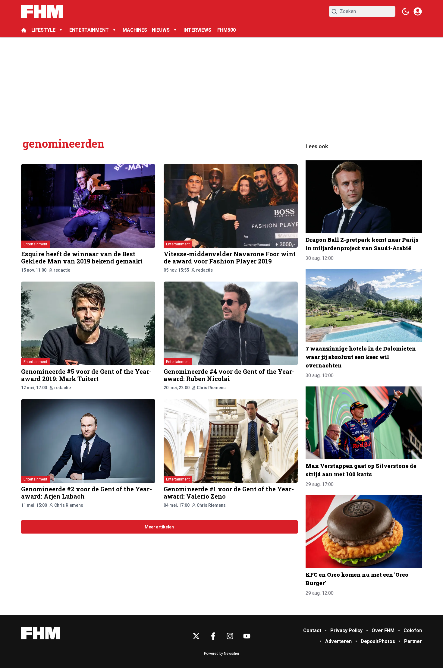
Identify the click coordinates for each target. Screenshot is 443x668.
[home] (24, 30)
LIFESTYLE (43, 30)
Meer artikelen (159, 527)
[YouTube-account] (246, 636)
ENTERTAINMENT (89, 30)
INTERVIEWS (198, 30)
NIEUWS (161, 30)
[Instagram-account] (230, 636)
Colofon (413, 630)
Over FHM (383, 630)
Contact (312, 630)
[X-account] (196, 636)
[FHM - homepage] (42, 11)
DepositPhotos (378, 641)
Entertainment (35, 244)
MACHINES (135, 30)
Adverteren (338, 641)
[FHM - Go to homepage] (40, 633)
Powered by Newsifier (221, 653)
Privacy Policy (346, 630)
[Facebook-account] (213, 636)
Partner (413, 641)
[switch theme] (405, 11)
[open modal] (417, 11)
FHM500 (226, 30)
